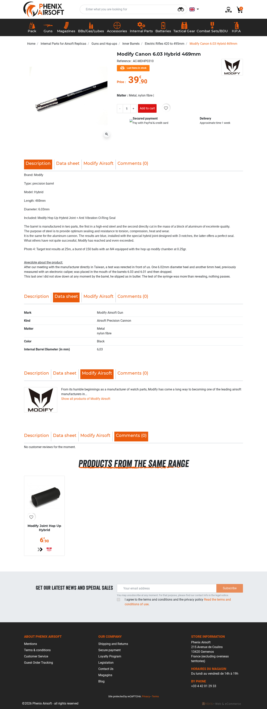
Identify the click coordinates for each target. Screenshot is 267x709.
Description (36, 296)
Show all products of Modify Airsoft (85, 399)
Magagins (105, 675)
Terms (155, 696)
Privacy (146, 696)
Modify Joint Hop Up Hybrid (44, 528)
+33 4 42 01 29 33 (203, 686)
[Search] (180, 9)
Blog (101, 681)
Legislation (106, 662)
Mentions (30, 644)
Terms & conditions (37, 650)
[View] (40, 549)
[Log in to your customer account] (227, 9)
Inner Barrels (131, 44)
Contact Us (105, 669)
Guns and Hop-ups (104, 44)
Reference (124, 61)
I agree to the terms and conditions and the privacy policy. (178, 602)
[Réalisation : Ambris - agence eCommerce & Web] (221, 703)
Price (120, 82)
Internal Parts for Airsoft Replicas (63, 44)
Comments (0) (132, 163)
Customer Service (36, 656)
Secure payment (109, 650)
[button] (238, 9)
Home (31, 44)
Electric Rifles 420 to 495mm (164, 44)
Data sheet (68, 163)
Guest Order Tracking (38, 662)
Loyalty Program (109, 656)
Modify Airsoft (98, 163)
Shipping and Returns (113, 644)
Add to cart (147, 108)
